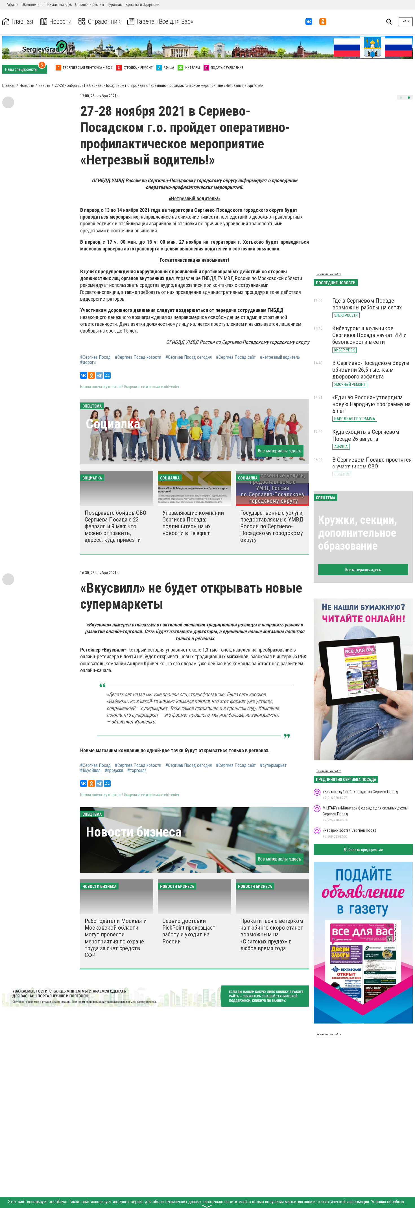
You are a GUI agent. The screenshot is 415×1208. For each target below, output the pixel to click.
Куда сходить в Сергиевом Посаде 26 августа (365, 435)
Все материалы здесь (279, 451)
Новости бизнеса (134, 832)
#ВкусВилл (90, 770)
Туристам (115, 4)
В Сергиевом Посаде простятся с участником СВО (372, 463)
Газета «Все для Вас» (165, 21)
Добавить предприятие (363, 849)
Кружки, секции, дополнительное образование (357, 533)
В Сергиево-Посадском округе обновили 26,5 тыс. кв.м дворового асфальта (370, 370)
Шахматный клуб (58, 4)
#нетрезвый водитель (280, 357)
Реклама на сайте (328, 274)
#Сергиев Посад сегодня (188, 357)
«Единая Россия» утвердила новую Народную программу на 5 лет (371, 404)
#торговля (137, 770)
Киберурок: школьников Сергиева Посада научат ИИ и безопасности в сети (369, 335)
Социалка (113, 424)
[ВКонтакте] (83, 375)
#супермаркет (273, 765)
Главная (22, 21)
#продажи (114, 770)
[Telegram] (99, 375)
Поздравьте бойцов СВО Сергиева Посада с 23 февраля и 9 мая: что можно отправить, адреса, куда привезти (115, 526)
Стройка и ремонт (89, 4)
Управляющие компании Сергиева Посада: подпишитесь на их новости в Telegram (193, 522)
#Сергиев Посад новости (138, 357)
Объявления (31, 4)
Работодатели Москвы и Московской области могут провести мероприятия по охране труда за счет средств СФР (116, 937)
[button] (401, 97)
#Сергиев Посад (95, 357)
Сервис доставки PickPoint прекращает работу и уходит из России (188, 931)
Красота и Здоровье (142, 4)
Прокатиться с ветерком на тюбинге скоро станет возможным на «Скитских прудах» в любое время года (271, 934)
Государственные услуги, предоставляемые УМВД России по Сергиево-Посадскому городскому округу (271, 526)
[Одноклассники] (91, 375)
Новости (60, 21)
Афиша (12, 4)
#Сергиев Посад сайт (236, 357)
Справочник (104, 21)
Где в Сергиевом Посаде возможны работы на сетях (367, 304)
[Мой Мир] (107, 375)
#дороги (88, 362)
